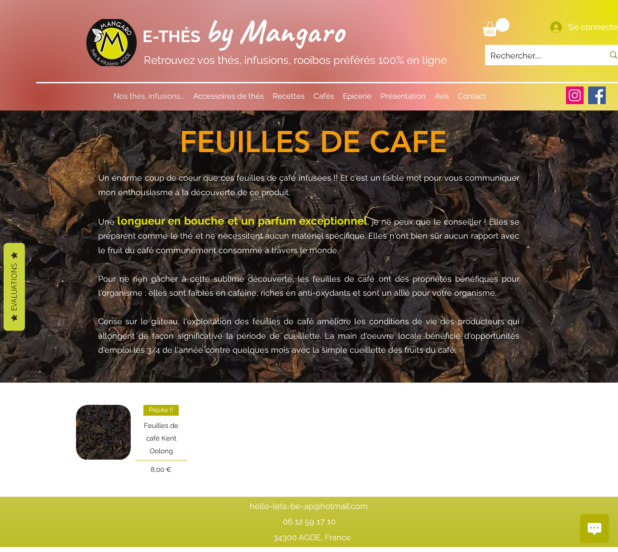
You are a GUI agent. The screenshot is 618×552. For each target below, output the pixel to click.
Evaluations (14, 287)
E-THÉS (173, 36)
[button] (495, 27)
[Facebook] (597, 95)
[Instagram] (575, 95)
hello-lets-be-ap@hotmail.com (309, 506)
